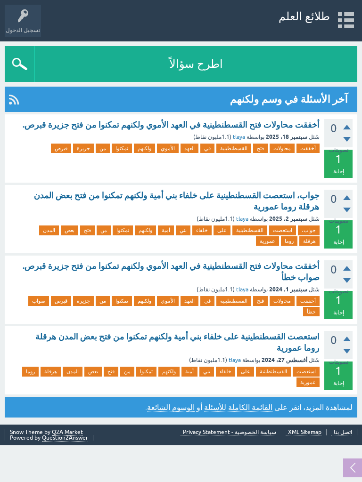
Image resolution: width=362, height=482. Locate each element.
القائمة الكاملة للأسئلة (238, 407)
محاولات (282, 148)
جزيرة (83, 148)
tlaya (239, 137)
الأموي (168, 148)
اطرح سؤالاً (196, 63)
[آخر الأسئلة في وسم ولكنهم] (14, 99)
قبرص (61, 148)
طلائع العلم (304, 16)
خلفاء (202, 230)
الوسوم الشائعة (171, 407)
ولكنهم (144, 148)
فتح (260, 148)
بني (183, 230)
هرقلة (309, 241)
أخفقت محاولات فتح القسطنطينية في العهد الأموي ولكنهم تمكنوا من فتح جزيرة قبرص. (171, 124)
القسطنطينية (233, 148)
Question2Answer (65, 437)
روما (289, 241)
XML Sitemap (304, 432)
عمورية (267, 241)
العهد (189, 148)
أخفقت (308, 148)
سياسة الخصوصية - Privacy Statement (229, 432)
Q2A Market (67, 432)
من (102, 148)
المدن (49, 230)
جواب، (309, 230)
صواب (38, 301)
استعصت (282, 230)
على (222, 230)
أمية (166, 230)
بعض (69, 230)
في (207, 148)
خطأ (311, 311)
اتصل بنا (343, 432)
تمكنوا (121, 148)
